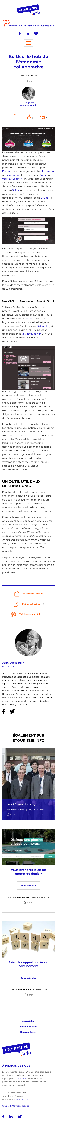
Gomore (29, 318)
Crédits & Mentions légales (15, 1106)
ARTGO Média (21, 1099)
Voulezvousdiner (12, 178)
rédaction (21, 1078)
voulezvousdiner (31, 333)
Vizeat (44, 175)
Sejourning (12, 175)
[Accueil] (28, 5)
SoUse (16, 190)
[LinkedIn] (27, 33)
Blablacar (7, 171)
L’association (28, 1021)
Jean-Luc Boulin (13, 662)
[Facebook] (20, 33)
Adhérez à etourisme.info (40, 25)
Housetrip (48, 171)
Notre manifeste (28, 1026)
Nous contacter (28, 1032)
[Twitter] (36, 33)
